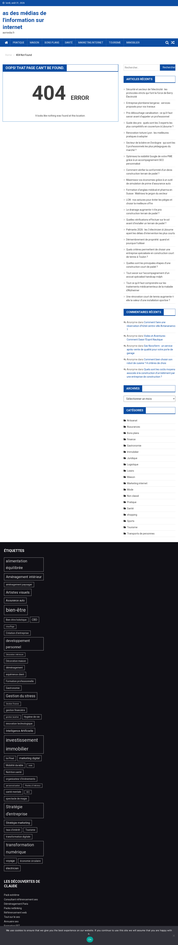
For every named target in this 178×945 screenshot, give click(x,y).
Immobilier (133, 42)
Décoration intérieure (14, 654)
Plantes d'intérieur (33, 785)
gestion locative (12, 717)
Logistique (132, 464)
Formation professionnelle (20, 681)
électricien (12, 868)
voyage (10, 860)
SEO (28, 792)
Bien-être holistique (16, 619)
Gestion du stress (20, 696)
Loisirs (130, 470)
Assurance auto (15, 600)
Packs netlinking (13, 908)
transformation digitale (18, 836)
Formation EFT (12, 925)
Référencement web (15, 912)
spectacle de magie (16, 798)
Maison (34, 42)
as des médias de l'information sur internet (24, 20)
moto (30, 765)
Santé (69, 42)
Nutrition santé (14, 772)
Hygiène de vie (32, 716)
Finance (131, 439)
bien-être (16, 610)
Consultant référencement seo (21, 899)
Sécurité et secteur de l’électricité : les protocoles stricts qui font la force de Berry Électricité (149, 93)
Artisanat (132, 420)
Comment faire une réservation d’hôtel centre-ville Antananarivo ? (151, 326)
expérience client (15, 674)
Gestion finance (12, 704)
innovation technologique (19, 723)
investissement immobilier (22, 744)
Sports (130, 521)
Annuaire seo (11, 921)
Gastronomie (134, 445)
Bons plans (52, 42)
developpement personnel (18, 644)
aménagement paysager (19, 584)
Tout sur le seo (12, 917)
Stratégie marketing (18, 822)
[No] (173, 935)
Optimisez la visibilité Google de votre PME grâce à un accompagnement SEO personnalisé (149, 160)
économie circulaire (30, 861)
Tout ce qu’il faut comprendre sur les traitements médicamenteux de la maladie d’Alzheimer (149, 287)
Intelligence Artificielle (19, 730)
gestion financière (15, 710)
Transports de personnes (141, 533)
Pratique (18, 42)
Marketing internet (90, 42)
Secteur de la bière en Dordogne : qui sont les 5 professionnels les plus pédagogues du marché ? (150, 146)
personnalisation (13, 785)
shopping (132, 514)
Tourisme (115, 42)
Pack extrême (11, 895)
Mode (130, 489)
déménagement (14, 667)
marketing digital (29, 758)
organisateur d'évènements (20, 778)
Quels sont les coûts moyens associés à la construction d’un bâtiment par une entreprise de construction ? (151, 373)
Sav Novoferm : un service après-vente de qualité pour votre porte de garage (150, 349)
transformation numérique (20, 849)
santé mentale (13, 791)
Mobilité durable (14, 765)
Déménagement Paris (16, 903)
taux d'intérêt (13, 829)
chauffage (10, 627)
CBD (34, 619)
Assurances (133, 426)
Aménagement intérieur (24, 577)
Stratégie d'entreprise (16, 811)
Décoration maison (16, 661)
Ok (89, 939)
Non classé (133, 495)
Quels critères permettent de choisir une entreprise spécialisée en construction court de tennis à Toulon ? (150, 253)
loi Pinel (10, 758)
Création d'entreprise (17, 633)
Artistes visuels (18, 592)
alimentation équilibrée (16, 564)
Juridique (132, 458)
